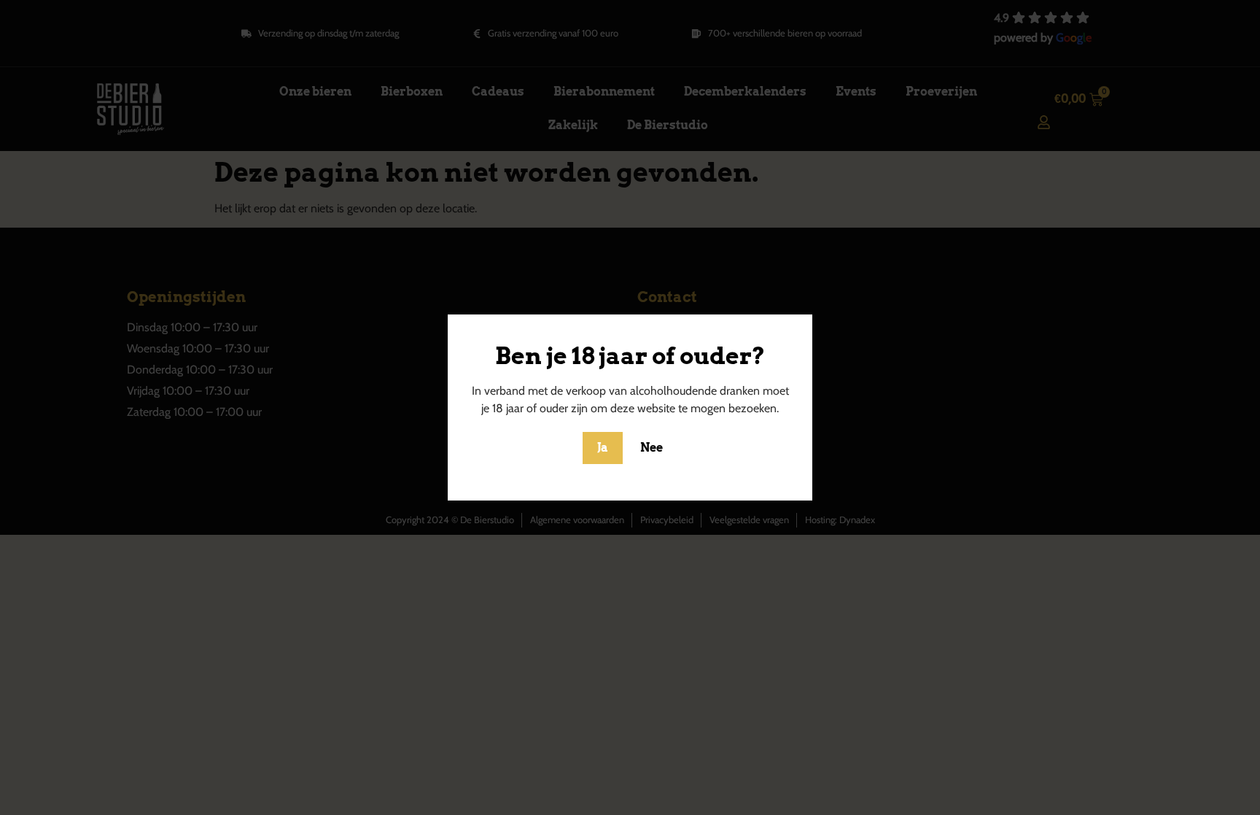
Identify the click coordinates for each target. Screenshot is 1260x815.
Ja (602, 448)
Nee (651, 448)
